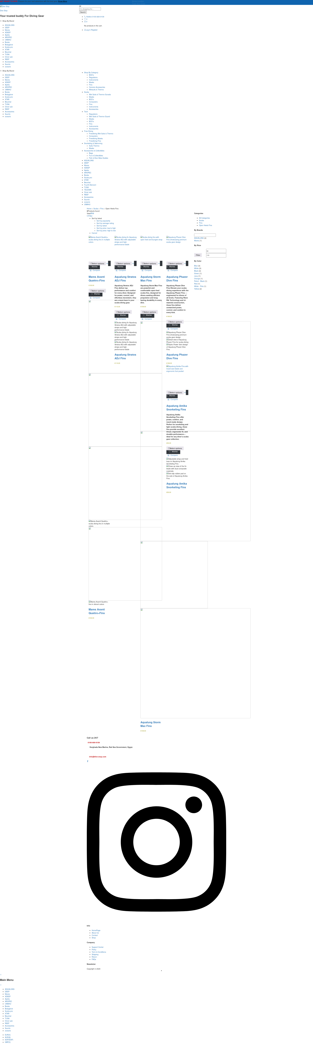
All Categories (204, 218)
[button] (95, 270)
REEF (7, 59)
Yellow (196, 289)
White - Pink (198, 286)
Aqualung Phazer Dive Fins (177, 278)
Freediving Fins (95, 141)
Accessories (93, 109)
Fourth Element (90, 185)
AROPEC (8, 37)
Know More (62, 1)
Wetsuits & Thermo (96, 89)
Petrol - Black (199, 281)
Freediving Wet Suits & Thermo (101, 133)
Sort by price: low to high (106, 228)
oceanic (8, 66)
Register (94, 30)
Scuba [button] (86, 92)
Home (89, 208)
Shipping (95, 954)
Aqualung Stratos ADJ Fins (125, 278)
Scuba (95, 208)
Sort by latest (102, 225)
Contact (95, 935)
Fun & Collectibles (96, 155)
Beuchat (8, 52)
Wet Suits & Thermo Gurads (100, 94)
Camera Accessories (97, 87)
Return (94, 957)
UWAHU (8, 39)
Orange (197, 278)
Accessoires (9, 61)
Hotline (89, 16)
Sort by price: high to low (106, 230)
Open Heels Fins (205, 225)
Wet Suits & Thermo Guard (99, 116)
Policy (94, 949)
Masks (91, 82)
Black (196, 271)
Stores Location (138, 1)
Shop (94, 937)
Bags (91, 153)
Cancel (94, 233)
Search (83, 12)
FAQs (94, 959)
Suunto (7, 64)
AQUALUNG (9, 25)
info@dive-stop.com (97, 756)
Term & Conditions (99, 952)
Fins (90, 84)
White (196, 268)
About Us (95, 933)
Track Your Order (138, 3)
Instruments (93, 80)
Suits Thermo (94, 146)
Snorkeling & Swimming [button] (93, 143)
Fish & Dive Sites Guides (98, 158)
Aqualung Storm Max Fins (150, 278)
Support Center (98, 947)
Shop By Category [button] (91, 72)
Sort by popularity (103, 221)
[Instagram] (156, 921)
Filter (198, 255)
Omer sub (9, 57)
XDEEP (8, 32)
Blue (196, 265)
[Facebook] (88, 761)
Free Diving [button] (88, 131)
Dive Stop (3, 10)
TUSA (7, 54)
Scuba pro (9, 47)
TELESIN (87, 189)
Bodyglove (9, 44)
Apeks (7, 35)
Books (7, 42)
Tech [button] (86, 111)
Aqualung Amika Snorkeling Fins (176, 407)
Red (195, 283)
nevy (196, 276)
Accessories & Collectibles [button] (94, 150)
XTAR (7, 49)
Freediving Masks (96, 138)
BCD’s (91, 75)
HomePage (96, 930)
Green (196, 273)
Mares (7, 30)
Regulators (93, 77)
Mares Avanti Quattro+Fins (97, 278)
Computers (93, 102)
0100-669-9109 (94, 742)
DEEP (7, 27)
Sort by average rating (105, 223)
